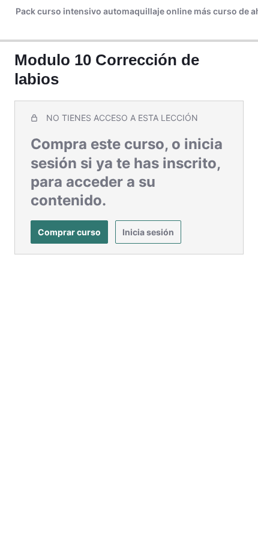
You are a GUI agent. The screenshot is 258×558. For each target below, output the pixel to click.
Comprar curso (69, 232)
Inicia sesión (148, 232)
